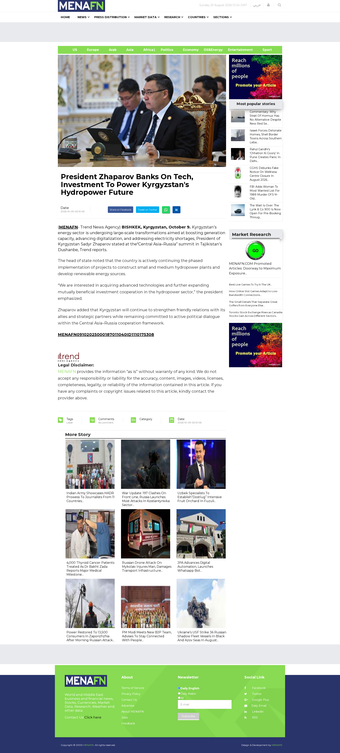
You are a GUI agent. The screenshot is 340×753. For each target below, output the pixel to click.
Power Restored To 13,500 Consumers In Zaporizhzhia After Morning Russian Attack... (91, 636)
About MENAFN (132, 711)
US (70, 50)
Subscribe (188, 716)
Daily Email (258, 705)
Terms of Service (132, 688)
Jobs (124, 717)
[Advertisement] (171, 32)
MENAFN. (88, 745)
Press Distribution (110, 17)
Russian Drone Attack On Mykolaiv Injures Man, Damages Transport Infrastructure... (146, 566)
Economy (191, 50)
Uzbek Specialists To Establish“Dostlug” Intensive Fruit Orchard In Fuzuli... (199, 497)
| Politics (166, 50)
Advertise (127, 705)
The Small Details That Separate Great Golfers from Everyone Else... (253, 303)
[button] (268, 5)
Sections (221, 17)
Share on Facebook (120, 209)
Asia (129, 50)
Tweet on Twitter (147, 209)
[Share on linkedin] (176, 209)
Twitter (256, 694)
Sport (265, 50)
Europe (93, 50)
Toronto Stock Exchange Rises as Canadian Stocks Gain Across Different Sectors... (256, 314)
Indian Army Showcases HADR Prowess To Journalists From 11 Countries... (91, 497)
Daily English (189, 688)
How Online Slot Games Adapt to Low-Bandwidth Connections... (253, 293)
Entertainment (234, 50)
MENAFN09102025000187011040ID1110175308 (106, 334)
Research (172, 17)
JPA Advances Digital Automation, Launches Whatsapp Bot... (195, 566)
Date (65, 208)
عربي (257, 5)
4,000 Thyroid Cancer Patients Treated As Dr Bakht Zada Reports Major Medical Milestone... (90, 568)
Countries (197, 17)
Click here (92, 717)
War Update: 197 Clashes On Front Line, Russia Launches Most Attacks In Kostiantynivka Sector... (146, 499)
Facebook (258, 688)
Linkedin (257, 711)
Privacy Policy (130, 694)
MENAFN (68, 227)
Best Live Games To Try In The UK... (250, 284)
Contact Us (129, 700)
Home (65, 17)
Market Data (145, 17)
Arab (112, 50)
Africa (147, 50)
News (82, 17)
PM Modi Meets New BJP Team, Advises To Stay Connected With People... (147, 636)
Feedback (128, 723)
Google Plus (260, 700)
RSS (254, 717)
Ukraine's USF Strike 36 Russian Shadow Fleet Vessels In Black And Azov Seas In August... (201, 636)
